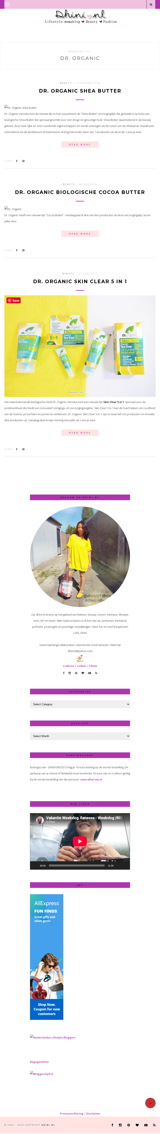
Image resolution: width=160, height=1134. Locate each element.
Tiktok (93, 666)
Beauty (66, 83)
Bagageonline (39, 1062)
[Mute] (118, 865)
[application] (80, 841)
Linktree (68, 666)
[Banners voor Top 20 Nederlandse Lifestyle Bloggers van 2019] (52, 1037)
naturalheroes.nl (91, 779)
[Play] (35, 865)
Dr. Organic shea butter (80, 91)
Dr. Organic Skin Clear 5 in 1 (80, 281)
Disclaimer (93, 1113)
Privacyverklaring (72, 1113)
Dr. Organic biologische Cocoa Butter (80, 192)
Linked (81, 666)
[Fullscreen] (124, 865)
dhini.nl (48, 1125)
